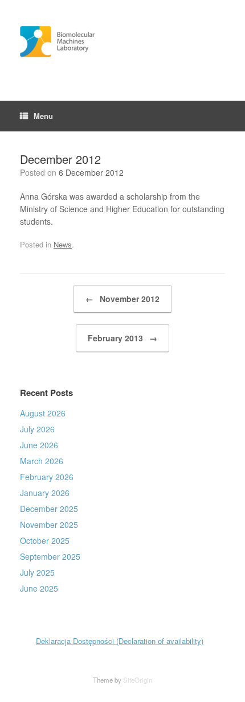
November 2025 (49, 524)
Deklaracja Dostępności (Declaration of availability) (119, 640)
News (63, 244)
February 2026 (47, 476)
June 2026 (39, 445)
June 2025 (39, 588)
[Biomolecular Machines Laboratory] (122, 42)
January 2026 (45, 492)
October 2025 (45, 540)
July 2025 (37, 572)
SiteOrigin (137, 679)
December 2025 (49, 508)
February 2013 (122, 338)
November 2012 (122, 298)
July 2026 (37, 429)
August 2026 (43, 413)
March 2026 (41, 460)
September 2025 (50, 556)
